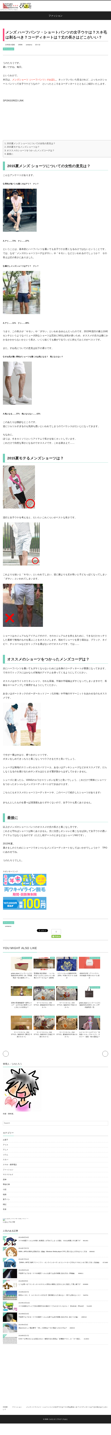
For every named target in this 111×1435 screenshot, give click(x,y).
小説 (4, 1189)
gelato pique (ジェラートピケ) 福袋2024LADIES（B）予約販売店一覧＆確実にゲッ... (21, 975)
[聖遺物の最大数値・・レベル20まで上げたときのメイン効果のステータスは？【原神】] (44, 969)
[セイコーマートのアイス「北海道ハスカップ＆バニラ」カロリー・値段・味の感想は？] (89, 1028)
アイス (97, 1017)
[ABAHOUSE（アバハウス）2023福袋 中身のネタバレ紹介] (89, 967)
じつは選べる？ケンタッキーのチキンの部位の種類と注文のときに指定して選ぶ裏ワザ (49, 1284)
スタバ (5, 1160)
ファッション (8, 49)
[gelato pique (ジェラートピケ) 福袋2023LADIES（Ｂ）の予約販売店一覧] (89, 996)
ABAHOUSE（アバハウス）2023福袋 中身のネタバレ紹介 (89, 975)
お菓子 (5, 1140)
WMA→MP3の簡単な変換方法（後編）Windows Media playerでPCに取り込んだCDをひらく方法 (52, 1251)
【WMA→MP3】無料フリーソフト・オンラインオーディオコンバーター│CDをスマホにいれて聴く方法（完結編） (59, 1262)
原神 (52, 958)
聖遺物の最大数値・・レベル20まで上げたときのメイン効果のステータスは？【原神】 (44, 975)
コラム (5, 1155)
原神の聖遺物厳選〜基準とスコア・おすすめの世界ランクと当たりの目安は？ (21, 1005)
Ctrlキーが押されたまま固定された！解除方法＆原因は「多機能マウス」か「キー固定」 (49, 1339)
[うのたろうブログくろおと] (17, 5)
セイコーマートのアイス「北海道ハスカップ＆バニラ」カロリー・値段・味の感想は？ (89, 1034)
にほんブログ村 (9, 1222)
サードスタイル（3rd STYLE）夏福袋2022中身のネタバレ (66, 1034)
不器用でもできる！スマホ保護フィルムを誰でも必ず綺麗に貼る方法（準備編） (47, 1273)
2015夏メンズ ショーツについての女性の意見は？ (31, 143)
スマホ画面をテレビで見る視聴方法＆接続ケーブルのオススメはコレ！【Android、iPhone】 (51, 1306)
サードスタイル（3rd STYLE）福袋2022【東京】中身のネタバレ (21, 1034)
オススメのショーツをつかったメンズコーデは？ (30, 150)
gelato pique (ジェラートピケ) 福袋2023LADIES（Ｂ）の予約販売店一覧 (89, 1005)
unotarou (29, 45)
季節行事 (6, 1184)
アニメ (5, 1150)
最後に (10, 154)
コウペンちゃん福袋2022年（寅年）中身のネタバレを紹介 (67, 975)
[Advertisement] (24, 121)
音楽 (4, 1209)
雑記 (4, 1204)
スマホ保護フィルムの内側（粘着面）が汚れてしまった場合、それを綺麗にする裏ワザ (49, 1240)
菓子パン (6, 1199)
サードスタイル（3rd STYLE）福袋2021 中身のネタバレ (67, 1005)
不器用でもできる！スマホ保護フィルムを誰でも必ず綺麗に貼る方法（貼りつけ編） (48, 1317)
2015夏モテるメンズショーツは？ (23, 147)
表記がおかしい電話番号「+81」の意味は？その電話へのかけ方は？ (42, 1328)
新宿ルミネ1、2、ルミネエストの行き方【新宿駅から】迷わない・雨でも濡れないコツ (49, 1295)
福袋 (75, 958)
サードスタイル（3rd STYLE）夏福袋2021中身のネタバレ (44, 1005)
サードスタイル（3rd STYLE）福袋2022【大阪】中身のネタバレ (44, 1034)
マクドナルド (8, 1175)
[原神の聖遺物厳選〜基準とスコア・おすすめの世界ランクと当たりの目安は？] (21, 994)
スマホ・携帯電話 (10, 1165)
